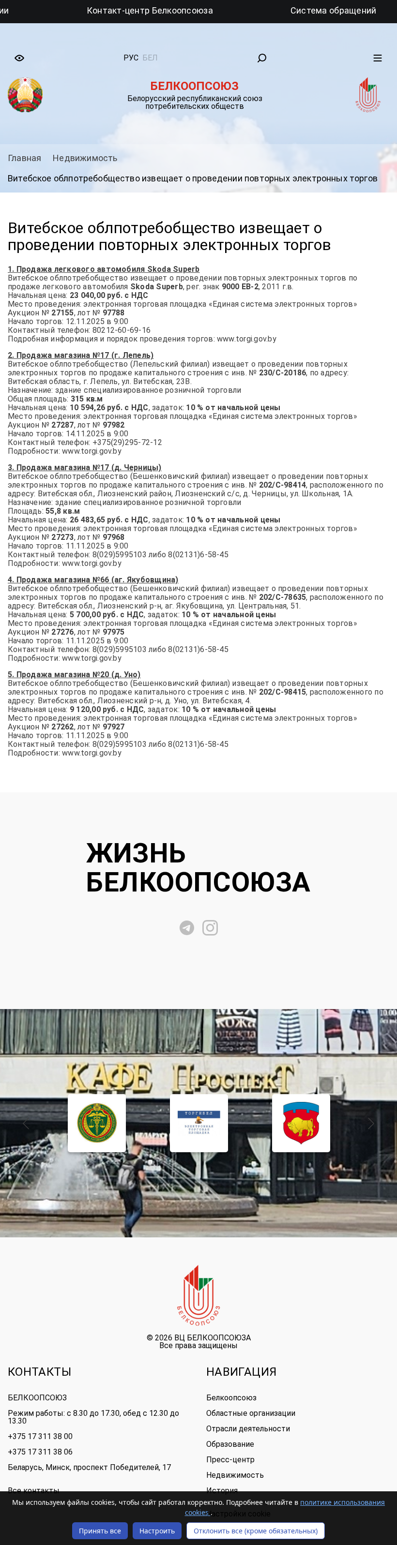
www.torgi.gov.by (246, 339)
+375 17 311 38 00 (40, 1436)
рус (130, 57)
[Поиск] (262, 58)
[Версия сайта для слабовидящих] (19, 58)
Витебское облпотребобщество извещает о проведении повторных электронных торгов (193, 178)
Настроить (157, 1530)
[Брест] (301, 1123)
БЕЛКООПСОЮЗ (37, 1397)
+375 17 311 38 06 (40, 1451)
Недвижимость (85, 158)
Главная (24, 158)
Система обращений (279, 10)
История (222, 1490)
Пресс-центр (230, 1459)
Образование (230, 1444)
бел (150, 57)
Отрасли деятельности (248, 1428)
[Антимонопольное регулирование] (97, 1123)
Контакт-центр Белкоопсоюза (95, 10)
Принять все (100, 1530)
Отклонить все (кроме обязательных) (256, 1530)
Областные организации (250, 1413)
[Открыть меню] (377, 58)
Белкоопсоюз (231, 1397)
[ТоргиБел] (199, 1123)
